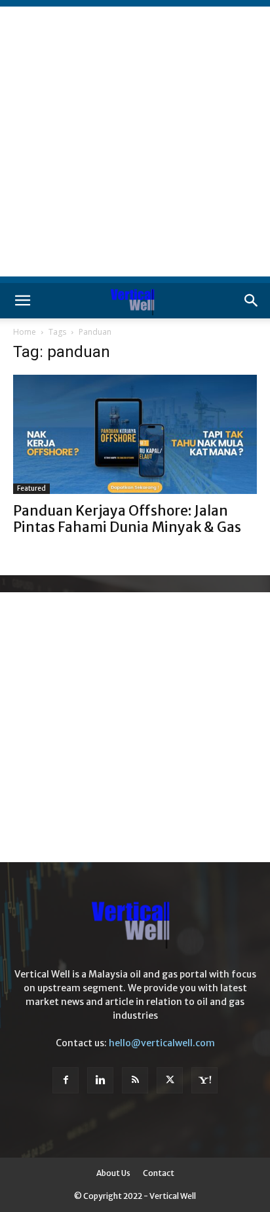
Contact (158, 1173)
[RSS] (135, 1080)
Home (24, 331)
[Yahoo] (204, 1080)
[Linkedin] (100, 1080)
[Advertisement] (135, 141)
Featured (31, 488)
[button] (22, 300)
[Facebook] (65, 1080)
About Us (113, 1173)
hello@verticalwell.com (162, 1043)
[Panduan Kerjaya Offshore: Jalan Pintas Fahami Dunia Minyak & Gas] (135, 434)
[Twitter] (170, 1080)
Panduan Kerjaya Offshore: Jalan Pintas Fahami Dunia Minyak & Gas (127, 519)
